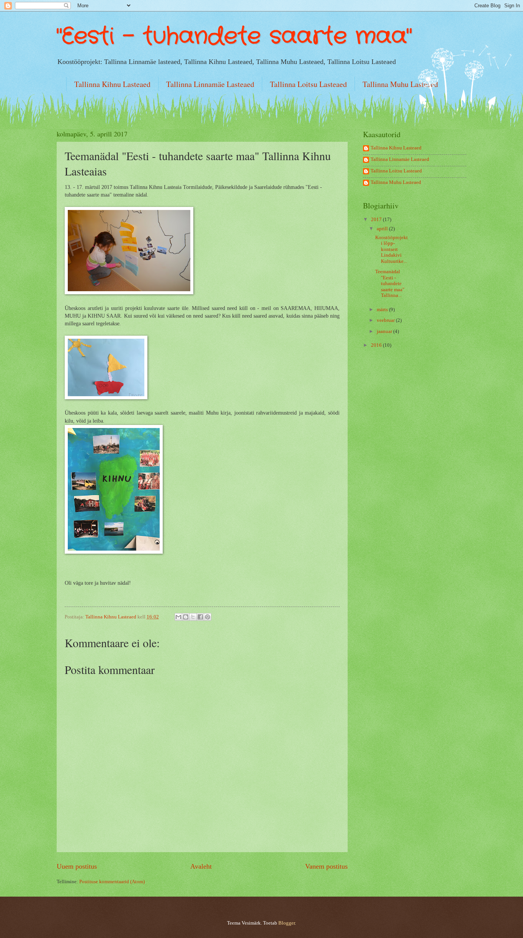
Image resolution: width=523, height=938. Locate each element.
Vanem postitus (326, 866)
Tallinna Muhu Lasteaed (400, 84)
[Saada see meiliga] (178, 617)
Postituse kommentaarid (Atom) (112, 881)
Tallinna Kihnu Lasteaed (112, 84)
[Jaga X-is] (193, 617)
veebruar (386, 320)
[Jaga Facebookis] (200, 617)
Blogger (286, 923)
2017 (377, 219)
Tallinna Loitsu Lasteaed (308, 84)
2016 (377, 345)
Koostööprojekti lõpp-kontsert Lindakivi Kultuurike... (391, 249)
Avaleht (201, 866)
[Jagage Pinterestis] (207, 617)
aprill (383, 228)
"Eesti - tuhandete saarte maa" (234, 36)
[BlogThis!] (186, 617)
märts (383, 309)
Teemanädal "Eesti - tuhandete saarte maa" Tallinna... (389, 283)
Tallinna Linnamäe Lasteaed (210, 84)
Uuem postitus (77, 866)
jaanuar (385, 331)
